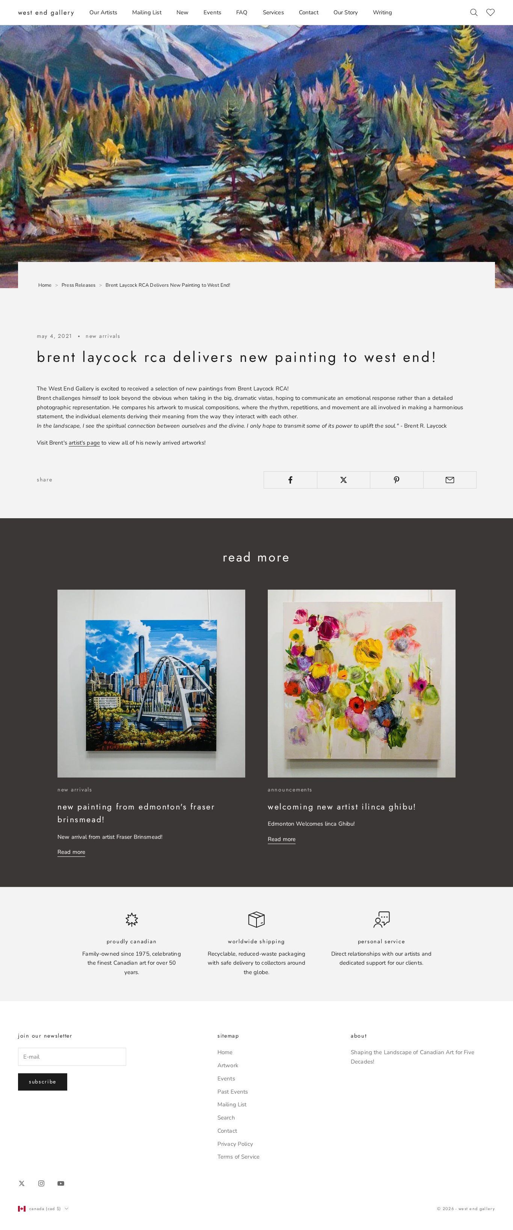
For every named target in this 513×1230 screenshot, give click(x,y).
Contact (308, 12)
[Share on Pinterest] (396, 480)
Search (226, 1117)
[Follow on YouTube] (61, 1183)
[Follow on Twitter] (22, 1183)
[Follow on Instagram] (41, 1183)
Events (212, 12)
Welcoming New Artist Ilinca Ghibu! (342, 806)
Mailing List (146, 12)
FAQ (241, 12)
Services (273, 12)
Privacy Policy (235, 1144)
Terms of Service (238, 1156)
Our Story (345, 12)
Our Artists (103, 12)
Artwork (227, 1065)
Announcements (290, 789)
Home (225, 1052)
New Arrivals (103, 336)
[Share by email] (450, 480)
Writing (382, 12)
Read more (71, 852)
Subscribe (42, 1081)
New (183, 12)
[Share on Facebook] (290, 480)
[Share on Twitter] (343, 480)
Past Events (232, 1091)
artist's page (84, 442)
